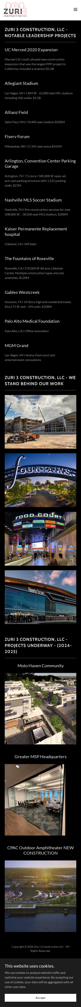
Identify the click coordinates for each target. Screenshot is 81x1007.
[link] (15, 9)
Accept (40, 997)
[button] (75, 9)
